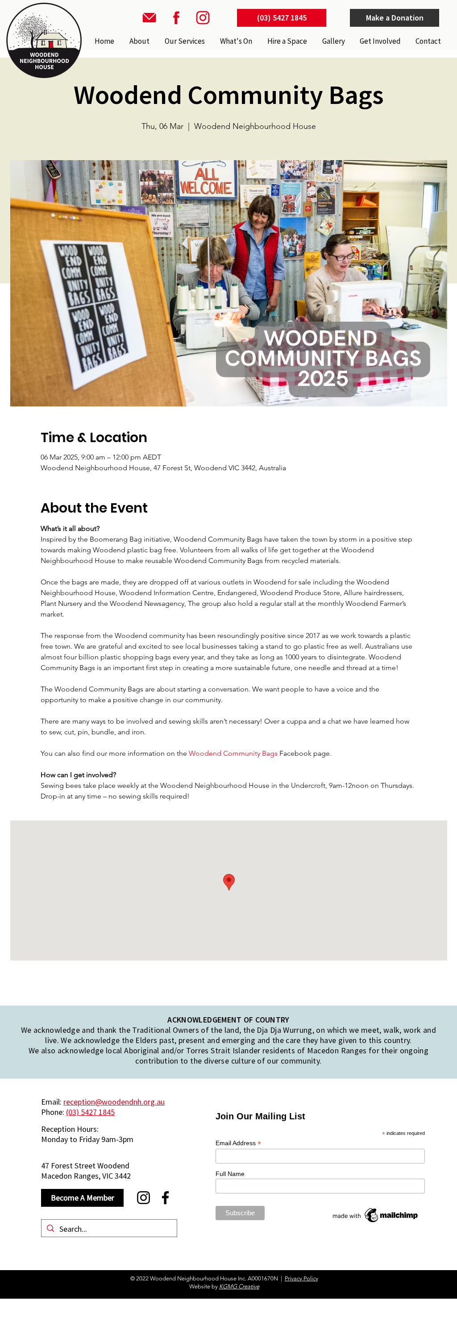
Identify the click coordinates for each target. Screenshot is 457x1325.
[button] (184, 41)
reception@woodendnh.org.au (114, 1102)
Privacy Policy (301, 1278)
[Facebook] (165, 1197)
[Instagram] (143, 1197)
